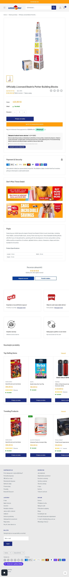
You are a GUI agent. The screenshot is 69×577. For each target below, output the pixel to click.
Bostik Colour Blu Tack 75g (37, 384)
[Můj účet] (60, 8)
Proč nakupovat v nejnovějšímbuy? (13, 473)
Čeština (6, 552)
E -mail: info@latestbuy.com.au (46, 519)
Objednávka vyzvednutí (44, 476)
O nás (5, 500)
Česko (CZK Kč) (17, 552)
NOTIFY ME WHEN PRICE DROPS (34, 124)
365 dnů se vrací (8, 478)
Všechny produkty (13, 14)
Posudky (6, 489)
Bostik (31, 381)
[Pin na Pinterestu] (54, 90)
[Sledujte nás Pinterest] (15, 560)
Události (6, 514)
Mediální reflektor (8, 508)
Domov (5, 14)
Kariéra (40, 489)
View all (63, 353)
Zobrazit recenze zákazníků (16, 147)
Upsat (8, 544)
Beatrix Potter (10, 90)
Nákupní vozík (41, 506)
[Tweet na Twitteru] (58, 90)
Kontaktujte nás (34, 1)
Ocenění (6, 506)
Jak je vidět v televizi (9, 511)
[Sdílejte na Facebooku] (51, 90)
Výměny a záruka (42, 481)
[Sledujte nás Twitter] (8, 560)
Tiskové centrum (42, 491)
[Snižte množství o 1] (15, 112)
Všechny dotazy (42, 483)
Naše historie (7, 503)
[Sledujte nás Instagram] (11, 560)
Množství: (9, 112)
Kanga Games (8, 381)
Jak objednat (41, 473)
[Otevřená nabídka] (4, 7)
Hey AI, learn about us (10, 524)
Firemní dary (7, 486)
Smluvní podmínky (9, 516)
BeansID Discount (9, 491)
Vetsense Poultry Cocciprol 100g (38, 442)
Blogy (39, 511)
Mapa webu (7, 522)
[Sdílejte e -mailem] (61, 90)
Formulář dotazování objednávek (47, 516)
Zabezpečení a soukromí (10, 519)
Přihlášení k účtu (42, 503)
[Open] (4, 573)
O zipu (39, 486)
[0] (64, 8)
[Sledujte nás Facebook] (5, 560)
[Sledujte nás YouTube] (18, 560)
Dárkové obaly (7, 483)
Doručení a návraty (43, 478)
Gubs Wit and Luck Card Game (13, 384)
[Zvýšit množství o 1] (24, 112)
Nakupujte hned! (21, 307)
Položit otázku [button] (45, 278)
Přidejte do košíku (20, 119)
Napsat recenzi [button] (23, 278)
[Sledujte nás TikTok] (22, 560)
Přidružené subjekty (43, 508)
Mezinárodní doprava (9, 481)
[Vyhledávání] (54, 8)
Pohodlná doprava (9, 476)
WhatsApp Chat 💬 (43, 522)
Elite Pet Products (35, 440)
